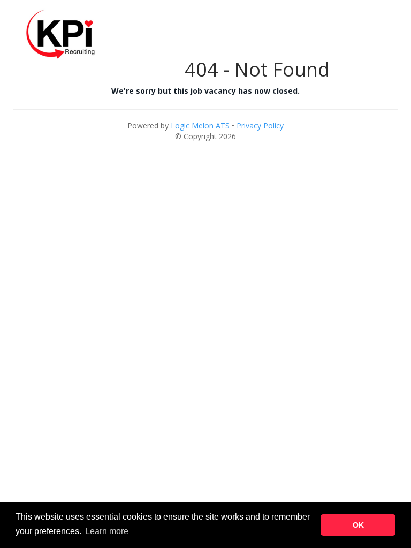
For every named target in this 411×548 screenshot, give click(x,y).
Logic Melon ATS (200, 125)
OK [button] (358, 525)
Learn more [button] (106, 531)
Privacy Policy (260, 125)
